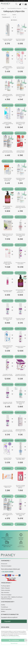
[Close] (27, 630)
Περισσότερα (14, 643)
